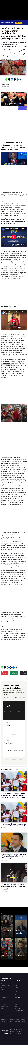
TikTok (16, 991)
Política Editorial (5, 985)
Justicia (3, 1019)
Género (11, 1019)
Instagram (17, 985)
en (20, 1036)
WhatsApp (14, 674)
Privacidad (3, 991)
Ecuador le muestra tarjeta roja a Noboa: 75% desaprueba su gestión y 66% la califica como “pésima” (13, 856)
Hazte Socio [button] (18, 22)
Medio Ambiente (9, 1018)
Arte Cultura (10, 1021)
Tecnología (17, 1021)
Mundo (2, 1008)
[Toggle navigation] (25, 22)
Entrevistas (18, 1006)
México (2, 1002)
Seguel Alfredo (5, 84)
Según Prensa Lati (6, 364)
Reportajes (17, 1008)
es (18, 1036)
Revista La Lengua (19, 1010)
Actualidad (9, 59)
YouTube (23, 674)
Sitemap (22, 1033)
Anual (22, 697)
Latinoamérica (4, 1006)
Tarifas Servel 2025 (14, 1033)
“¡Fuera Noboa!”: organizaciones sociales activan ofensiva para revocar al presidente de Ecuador (13, 795)
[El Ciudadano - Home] (7, 23)
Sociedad (22, 1019)
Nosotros (12, 1029)
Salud (7, 1019)
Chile (20, 59)
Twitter (16, 987)
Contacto (3, 989)
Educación (3, 1021)
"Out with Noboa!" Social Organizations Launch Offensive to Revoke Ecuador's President (13, 826)
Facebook (17, 983)
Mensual (16, 697)
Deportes (23, 1021)
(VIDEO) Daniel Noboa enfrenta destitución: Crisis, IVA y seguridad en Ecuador (13, 886)
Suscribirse (14, 716)
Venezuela (3, 1004)
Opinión (17, 1004)
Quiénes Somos (5, 983)
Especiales (16, 1019)
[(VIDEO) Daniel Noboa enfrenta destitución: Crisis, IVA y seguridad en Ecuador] (14, 872)
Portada (17, 1000)
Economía (17, 1018)
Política (3, 59)
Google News (5, 673)
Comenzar (14, 734)
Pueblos (15, 59)
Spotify (17, 994)
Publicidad (3, 987)
